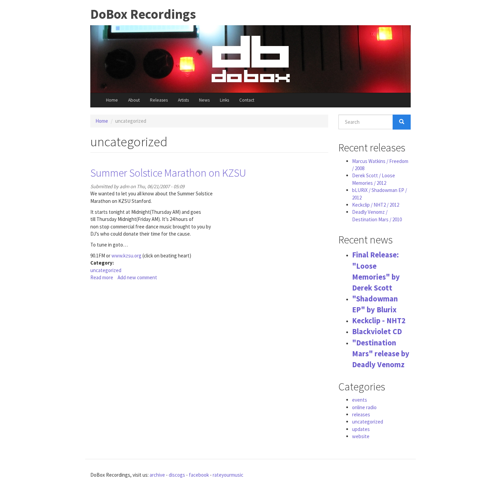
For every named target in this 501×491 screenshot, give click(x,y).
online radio (364, 407)
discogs (177, 475)
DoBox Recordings (143, 14)
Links (224, 100)
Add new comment (137, 277)
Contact (246, 100)
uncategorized (105, 270)
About (134, 100)
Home (112, 100)
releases (361, 414)
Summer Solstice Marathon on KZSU (168, 173)
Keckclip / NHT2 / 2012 (375, 205)
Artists (183, 100)
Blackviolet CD (377, 331)
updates (361, 429)
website (360, 436)
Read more (101, 277)
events (359, 400)
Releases (159, 100)
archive (157, 475)
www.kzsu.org (126, 255)
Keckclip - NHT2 (379, 320)
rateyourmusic (228, 475)
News (204, 100)
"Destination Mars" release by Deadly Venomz (380, 353)
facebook (199, 475)
